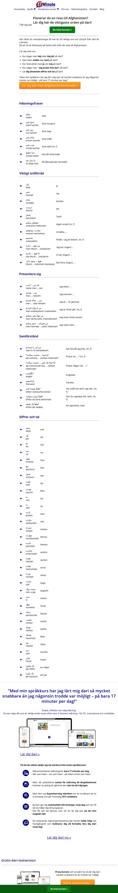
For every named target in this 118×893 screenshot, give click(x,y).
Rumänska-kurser (47, 9)
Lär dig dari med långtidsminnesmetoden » (50, 85)
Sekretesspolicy (79, 9)
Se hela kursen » (62, 29)
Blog (102, 9)
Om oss (65, 9)
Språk (30, 9)
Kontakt (93, 9)
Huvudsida (19, 9)
